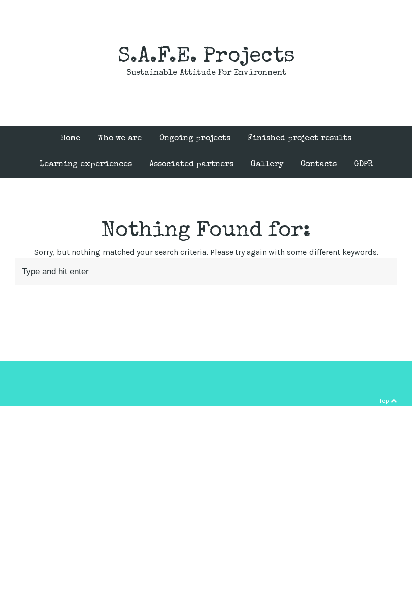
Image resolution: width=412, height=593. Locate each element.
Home (70, 139)
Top (385, 400)
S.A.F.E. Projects (206, 57)
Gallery (267, 165)
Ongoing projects (194, 139)
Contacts (319, 165)
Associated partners (191, 165)
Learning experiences (86, 165)
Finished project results (299, 139)
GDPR (363, 165)
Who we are (120, 139)
